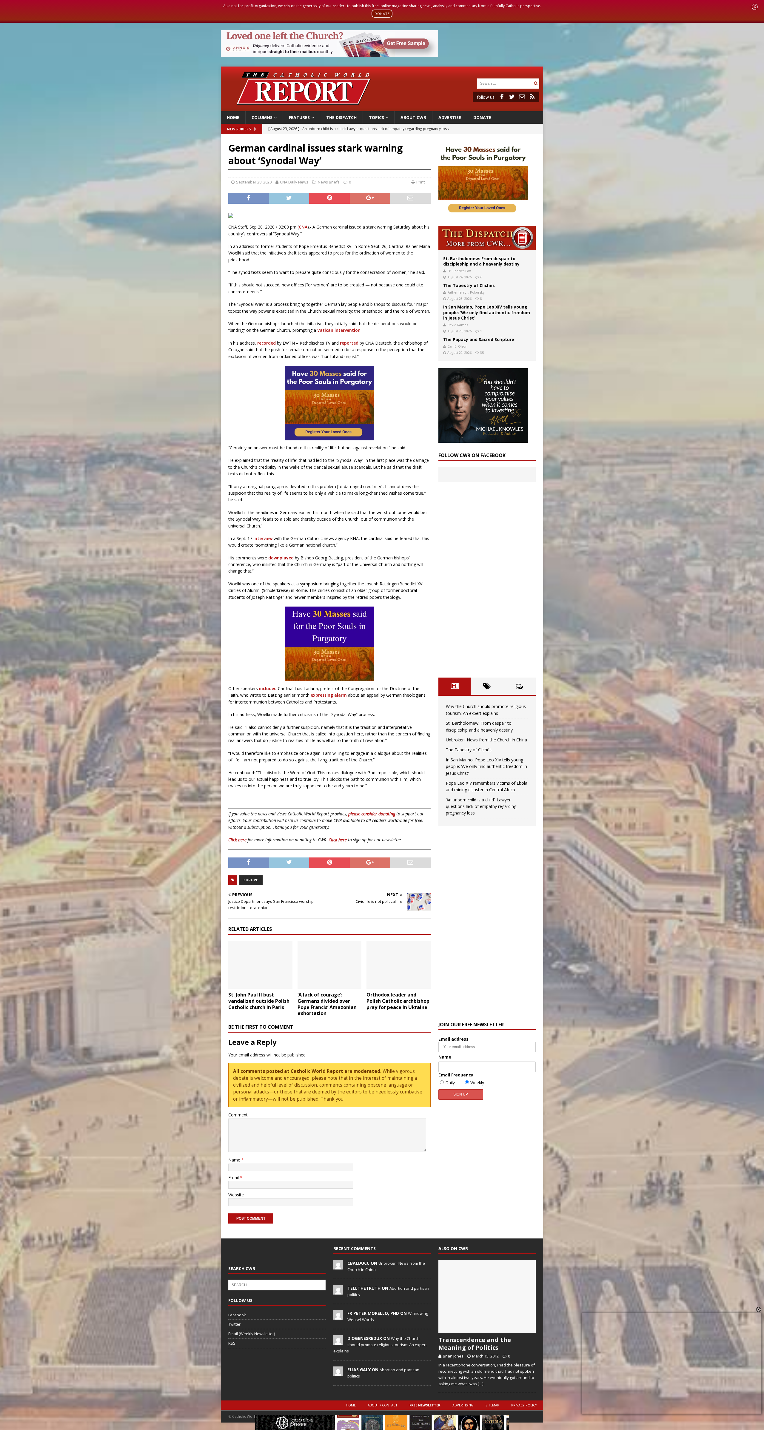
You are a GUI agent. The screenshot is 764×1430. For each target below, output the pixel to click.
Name (234, 1160)
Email (234, 1177)
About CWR (413, 117)
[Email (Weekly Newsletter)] (522, 96)
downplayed (281, 558)
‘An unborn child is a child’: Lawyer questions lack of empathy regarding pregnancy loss (481, 806)
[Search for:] (504, 83)
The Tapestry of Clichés (469, 285)
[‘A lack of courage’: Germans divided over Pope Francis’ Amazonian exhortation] (330, 965)
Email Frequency (455, 1075)
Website (236, 1195)
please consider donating (371, 814)
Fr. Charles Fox (459, 271)
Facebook (237, 1315)
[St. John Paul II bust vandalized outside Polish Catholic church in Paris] (260, 965)
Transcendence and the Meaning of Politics (474, 1344)
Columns (262, 117)
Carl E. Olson (457, 346)
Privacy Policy (524, 1405)
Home (233, 117)
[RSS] (532, 96)
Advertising (463, 1405)
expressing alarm (329, 695)
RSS (231, 1343)
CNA (303, 227)
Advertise (449, 117)
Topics (376, 117)
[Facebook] (502, 96)
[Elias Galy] (338, 1372)
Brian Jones (453, 1356)
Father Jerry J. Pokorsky (466, 292)
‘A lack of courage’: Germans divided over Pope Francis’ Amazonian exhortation (327, 1003)
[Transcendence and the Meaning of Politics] (487, 1296)
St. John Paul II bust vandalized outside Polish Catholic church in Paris (258, 1001)
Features (299, 117)
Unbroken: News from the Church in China (486, 740)
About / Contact (383, 1405)
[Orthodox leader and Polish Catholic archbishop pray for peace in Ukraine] (398, 965)
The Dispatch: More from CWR (487, 238)
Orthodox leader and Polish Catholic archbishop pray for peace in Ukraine (397, 1001)
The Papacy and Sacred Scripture (478, 339)
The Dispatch (341, 117)
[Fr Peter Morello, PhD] (338, 1316)
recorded (266, 343)
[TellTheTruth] (338, 1291)
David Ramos (457, 325)
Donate (482, 117)
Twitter (234, 1324)
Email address (453, 1039)
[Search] (535, 83)
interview (262, 538)
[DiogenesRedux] (338, 1341)
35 (482, 352)
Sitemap (492, 1405)
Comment (238, 1115)
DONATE (382, 13)
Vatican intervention (339, 330)
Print (420, 182)
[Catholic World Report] (382, 107)
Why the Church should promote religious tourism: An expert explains (380, 1345)
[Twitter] (512, 96)
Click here (237, 840)
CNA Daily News (294, 182)
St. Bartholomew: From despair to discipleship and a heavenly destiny (481, 261)
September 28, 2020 (254, 182)
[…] (480, 1383)
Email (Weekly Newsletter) (251, 1333)
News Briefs (239, 129)
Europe (251, 880)
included (268, 688)
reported (349, 343)
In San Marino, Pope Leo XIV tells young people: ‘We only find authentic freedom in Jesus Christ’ (486, 312)
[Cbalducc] (338, 1266)
